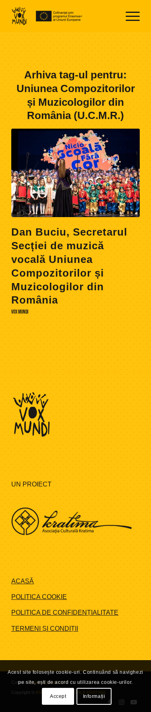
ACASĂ (22, 581)
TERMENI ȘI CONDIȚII (44, 628)
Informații (94, 696)
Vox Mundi (20, 312)
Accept (58, 696)
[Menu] (129, 16)
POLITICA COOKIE (39, 596)
